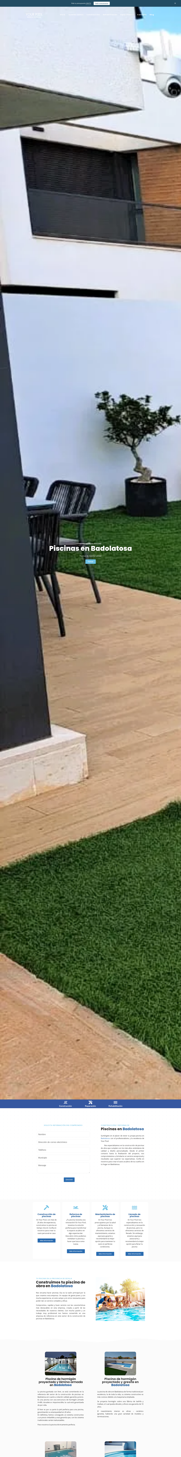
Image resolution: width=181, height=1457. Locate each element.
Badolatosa (105, 1138)
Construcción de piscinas (46, 1215)
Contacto (142, 15)
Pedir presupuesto (101, 3)
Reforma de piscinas (76, 1215)
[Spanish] (147, 8)
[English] (150, 8)
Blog (152, 15)
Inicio (62, 15)
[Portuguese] (154, 8)
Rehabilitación (110, 15)
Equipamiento (127, 15)
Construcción (93, 15)
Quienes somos (76, 15)
